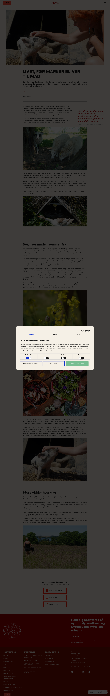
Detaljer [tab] (55, 334)
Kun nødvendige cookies (30, 363)
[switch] (46, 358)
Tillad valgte (53, 363)
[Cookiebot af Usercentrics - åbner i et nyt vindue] (82, 331)
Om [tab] (78, 334)
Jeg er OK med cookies (77, 363)
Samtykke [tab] (31, 334)
